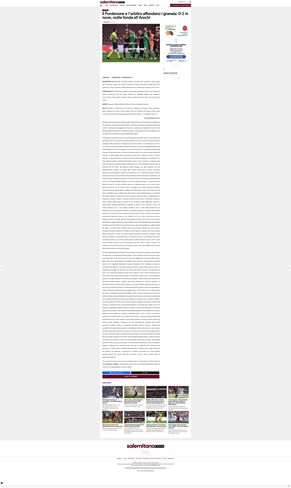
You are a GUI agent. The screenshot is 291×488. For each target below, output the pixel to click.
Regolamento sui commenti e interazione (152, 458)
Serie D (124, 458)
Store (157, 5)
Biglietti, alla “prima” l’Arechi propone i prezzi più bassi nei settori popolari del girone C (155, 401)
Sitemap (164, 458)
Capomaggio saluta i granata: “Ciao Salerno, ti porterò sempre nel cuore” (178, 426)
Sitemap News (171, 458)
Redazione (151, 5)
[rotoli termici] (176, 62)
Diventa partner (131, 458)
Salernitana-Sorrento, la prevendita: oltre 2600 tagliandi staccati (112, 401)
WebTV (145, 5)
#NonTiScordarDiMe (131, 5)
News (106, 5)
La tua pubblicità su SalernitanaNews (180, 5)
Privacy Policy (139, 458)
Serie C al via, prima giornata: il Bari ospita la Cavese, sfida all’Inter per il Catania (133, 401)
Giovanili (122, 5)
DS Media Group (150, 470)
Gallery (140, 5)
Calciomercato (114, 5)
